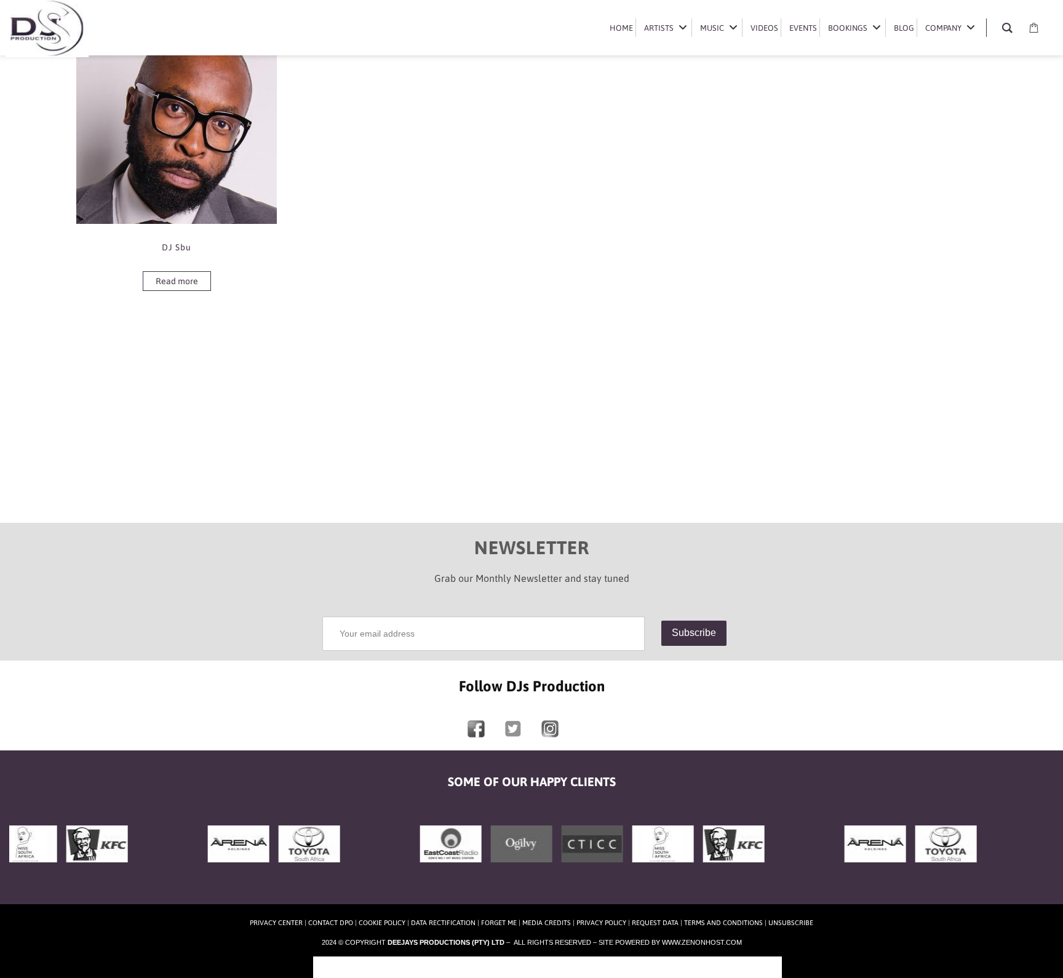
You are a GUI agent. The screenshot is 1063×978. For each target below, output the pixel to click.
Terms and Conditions (723, 922)
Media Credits (546, 922)
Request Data (655, 922)
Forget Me (499, 922)
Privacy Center (276, 922)
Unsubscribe (790, 922)
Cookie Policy (382, 922)
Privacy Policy (601, 922)
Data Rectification (443, 922)
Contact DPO (330, 922)
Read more (177, 281)
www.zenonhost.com (702, 942)
